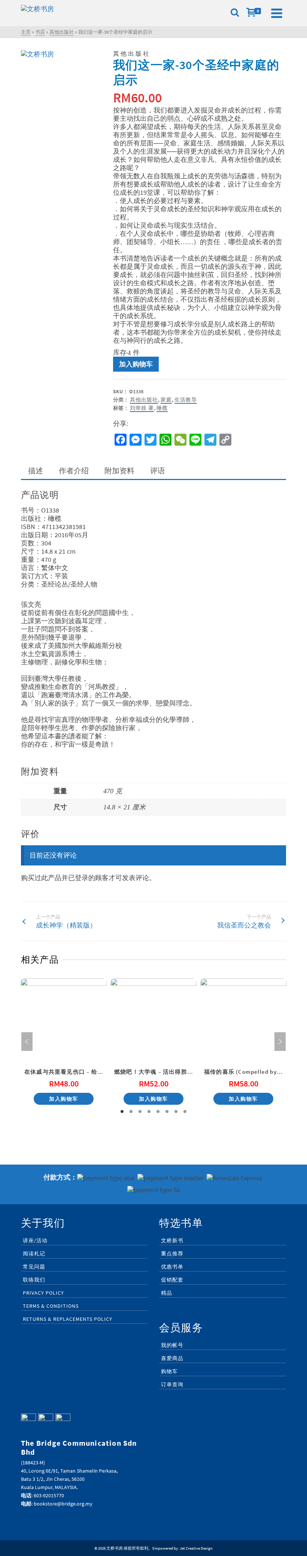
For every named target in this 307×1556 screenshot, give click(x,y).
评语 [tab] (157, 470)
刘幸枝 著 (142, 408)
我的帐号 (172, 1345)
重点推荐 (172, 1253)
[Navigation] (276, 13)
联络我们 (34, 1279)
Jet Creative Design (196, 1548)
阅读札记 (34, 1253)
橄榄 (162, 408)
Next (280, 1041)
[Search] (235, 13)
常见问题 (34, 1266)
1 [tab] (122, 1111)
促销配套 (172, 1279)
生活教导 (185, 399)
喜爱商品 (172, 1358)
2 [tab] (131, 1111)
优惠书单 (172, 1266)
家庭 (166, 399)
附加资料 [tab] (119, 470)
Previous (27, 1041)
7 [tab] (176, 1111)
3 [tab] (140, 1111)
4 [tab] (149, 1111)
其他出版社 (144, 399)
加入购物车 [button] (63, 1098)
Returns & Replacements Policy (67, 1319)
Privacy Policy (43, 1292)
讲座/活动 (35, 1240)
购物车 (169, 1371)
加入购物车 (136, 364)
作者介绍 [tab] (74, 470)
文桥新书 (172, 1240)
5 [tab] (158, 1111)
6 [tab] (167, 1111)
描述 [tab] (35, 470)
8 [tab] (185, 1111)
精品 (166, 1292)
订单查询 (172, 1384)
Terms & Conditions (51, 1306)
